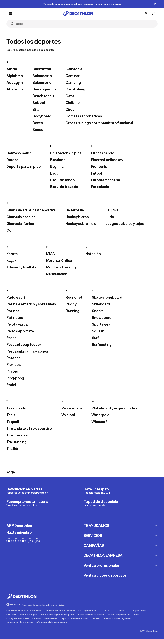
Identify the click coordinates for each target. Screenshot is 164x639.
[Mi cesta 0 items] (154, 13)
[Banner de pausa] (149, 3)
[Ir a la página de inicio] (78, 13)
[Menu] (10, 13)
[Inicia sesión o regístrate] (146, 13)
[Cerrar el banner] (155, 3)
